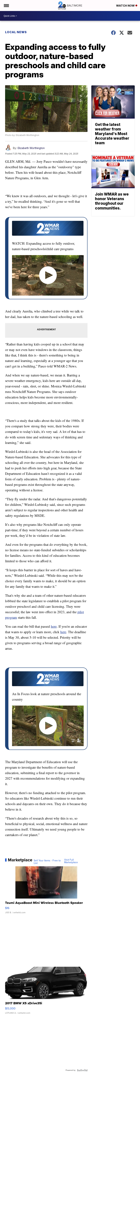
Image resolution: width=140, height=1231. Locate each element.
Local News (16, 32)
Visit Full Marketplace (71, 861)
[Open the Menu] (6, 5)
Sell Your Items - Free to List (47, 861)
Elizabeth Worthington (31, 148)
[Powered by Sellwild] (82, 1070)
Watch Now (125, 5)
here (54, 626)
